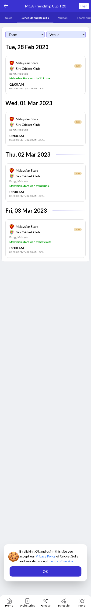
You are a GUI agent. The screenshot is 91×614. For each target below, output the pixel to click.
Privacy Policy (46, 556)
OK (45, 571)
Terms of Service (61, 561)
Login (83, 6)
